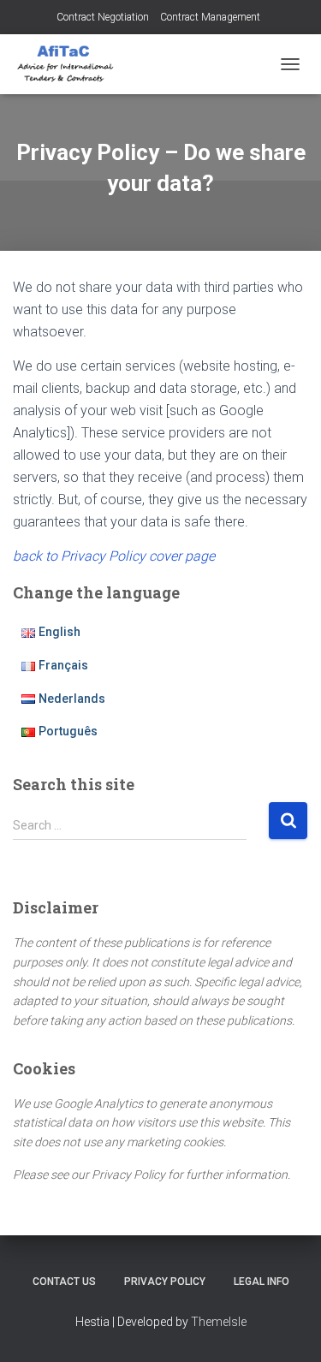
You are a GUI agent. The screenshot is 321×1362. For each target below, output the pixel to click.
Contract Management (210, 17)
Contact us (64, 1282)
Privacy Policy (164, 1282)
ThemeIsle (219, 1322)
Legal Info (261, 1282)
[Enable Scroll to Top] (287, 1327)
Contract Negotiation (102, 17)
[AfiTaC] (72, 64)
